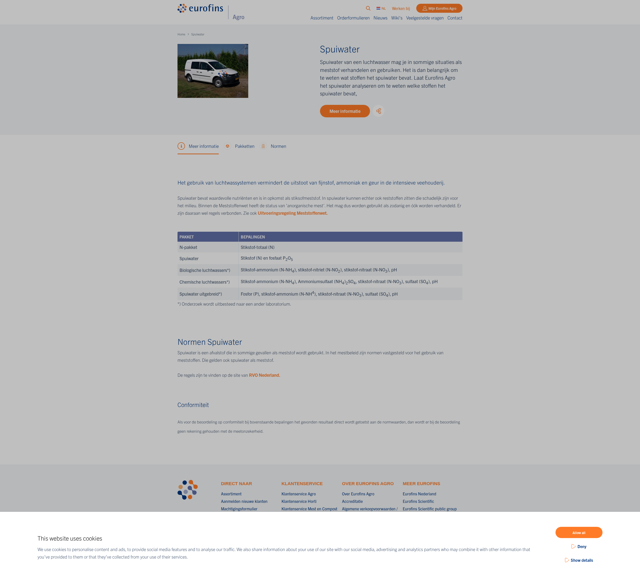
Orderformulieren (353, 17)
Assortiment (322, 17)
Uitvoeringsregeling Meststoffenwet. (293, 213)
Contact (455, 17)
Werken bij (401, 8)
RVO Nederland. (264, 375)
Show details (582, 560)
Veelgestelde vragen (425, 17)
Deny (582, 546)
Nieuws (381, 17)
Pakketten (244, 146)
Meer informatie (345, 111)
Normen (278, 146)
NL (384, 8)
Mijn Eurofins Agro (442, 8)
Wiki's (396, 17)
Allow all (579, 532)
